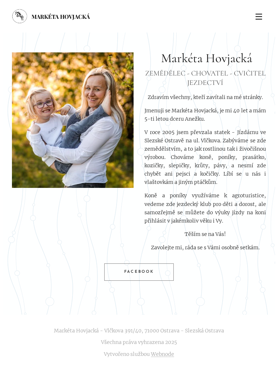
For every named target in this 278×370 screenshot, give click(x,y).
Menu (259, 16)
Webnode (162, 354)
